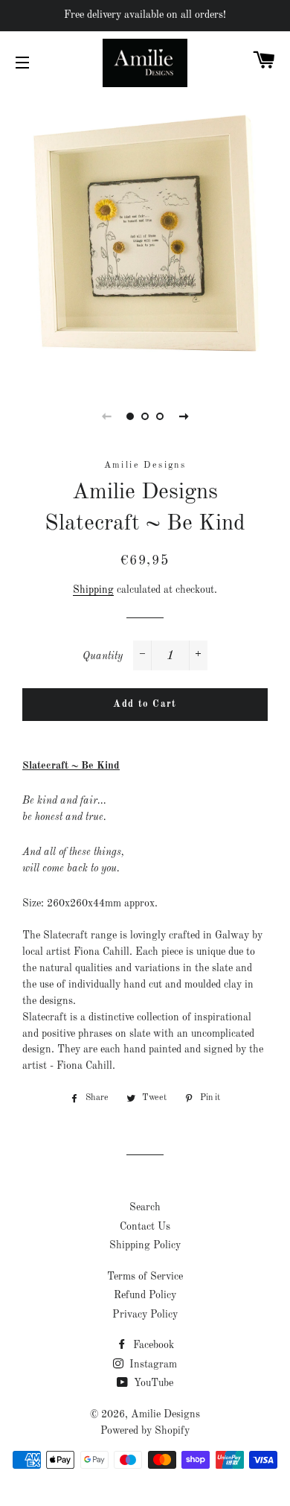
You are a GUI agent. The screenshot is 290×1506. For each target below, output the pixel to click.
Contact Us (145, 1226)
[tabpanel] (145, 236)
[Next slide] (183, 416)
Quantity (103, 656)
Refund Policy (145, 1295)
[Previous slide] (106, 416)
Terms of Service (145, 1276)
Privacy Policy (145, 1314)
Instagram (151, 1364)
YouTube (152, 1383)
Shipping (93, 590)
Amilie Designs (165, 1414)
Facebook (152, 1345)
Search (145, 1207)
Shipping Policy (145, 1245)
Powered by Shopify (145, 1431)
